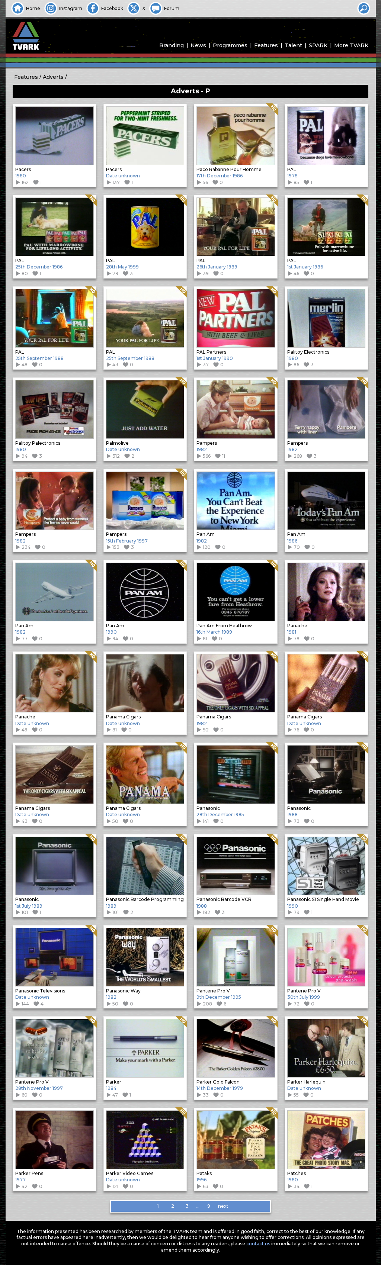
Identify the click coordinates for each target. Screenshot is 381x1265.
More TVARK (351, 45)
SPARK (318, 45)
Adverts (53, 77)
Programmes (230, 45)
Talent (293, 45)
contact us (258, 1243)
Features (266, 45)
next (223, 1206)
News (198, 45)
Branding (171, 45)
